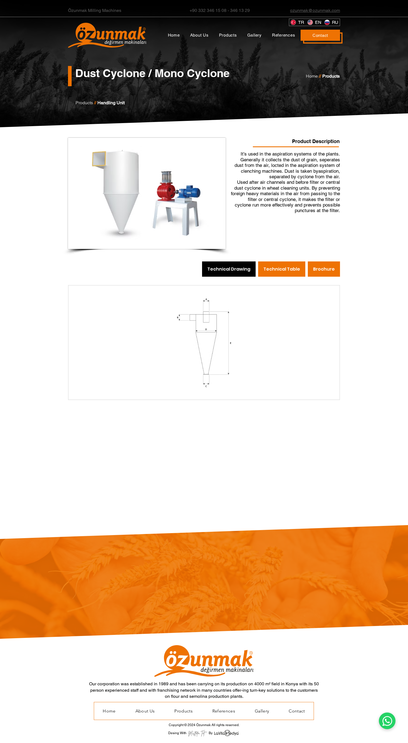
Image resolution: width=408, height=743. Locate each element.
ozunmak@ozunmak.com (315, 10)
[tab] (229, 269)
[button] (228, 35)
